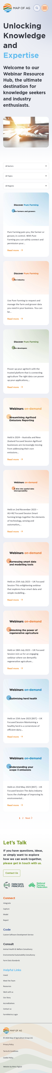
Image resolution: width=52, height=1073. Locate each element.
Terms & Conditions (10, 1051)
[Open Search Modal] (36, 7)
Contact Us (11, 873)
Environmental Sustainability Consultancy (19, 955)
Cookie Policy (8, 1057)
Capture (6, 909)
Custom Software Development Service (18, 934)
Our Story (7, 997)
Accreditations (8, 1003)
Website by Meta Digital (12, 1066)
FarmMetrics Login (10, 1014)
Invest (5, 975)
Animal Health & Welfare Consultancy (17, 949)
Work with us (8, 992)
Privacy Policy (8, 1044)
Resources (7, 986)
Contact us (7, 1009)
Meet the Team (9, 980)
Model (5, 914)
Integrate (7, 903)
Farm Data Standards (11, 960)
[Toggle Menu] (44, 8)
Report (6, 920)
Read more (13, 250)
